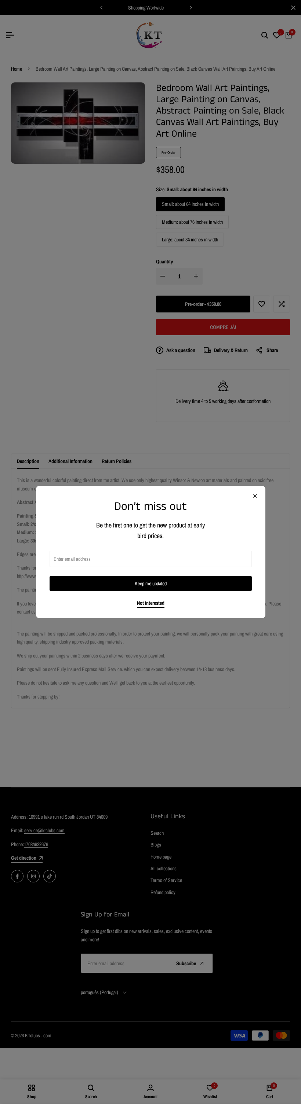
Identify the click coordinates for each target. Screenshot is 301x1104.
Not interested (150, 603)
